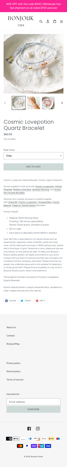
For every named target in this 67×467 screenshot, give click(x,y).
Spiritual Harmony (40, 189)
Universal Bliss (44, 202)
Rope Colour (9, 150)
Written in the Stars (22, 189)
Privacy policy (13, 363)
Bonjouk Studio (37, 457)
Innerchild (12, 202)
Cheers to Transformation (24, 205)
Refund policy (13, 371)
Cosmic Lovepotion (44, 186)
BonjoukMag (13, 344)
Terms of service (15, 379)
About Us (11, 327)
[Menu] (61, 21)
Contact (11, 335)
